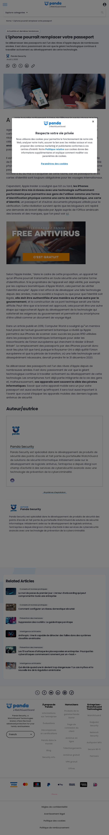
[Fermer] (93, 121)
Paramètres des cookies (54, 163)
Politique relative (54, 149)
